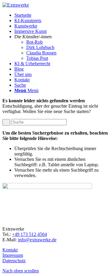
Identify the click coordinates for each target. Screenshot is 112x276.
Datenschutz (14, 260)
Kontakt (10, 249)
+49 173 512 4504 (29, 234)
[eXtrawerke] (15, 4)
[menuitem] (62, 15)
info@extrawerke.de (37, 239)
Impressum (12, 255)
